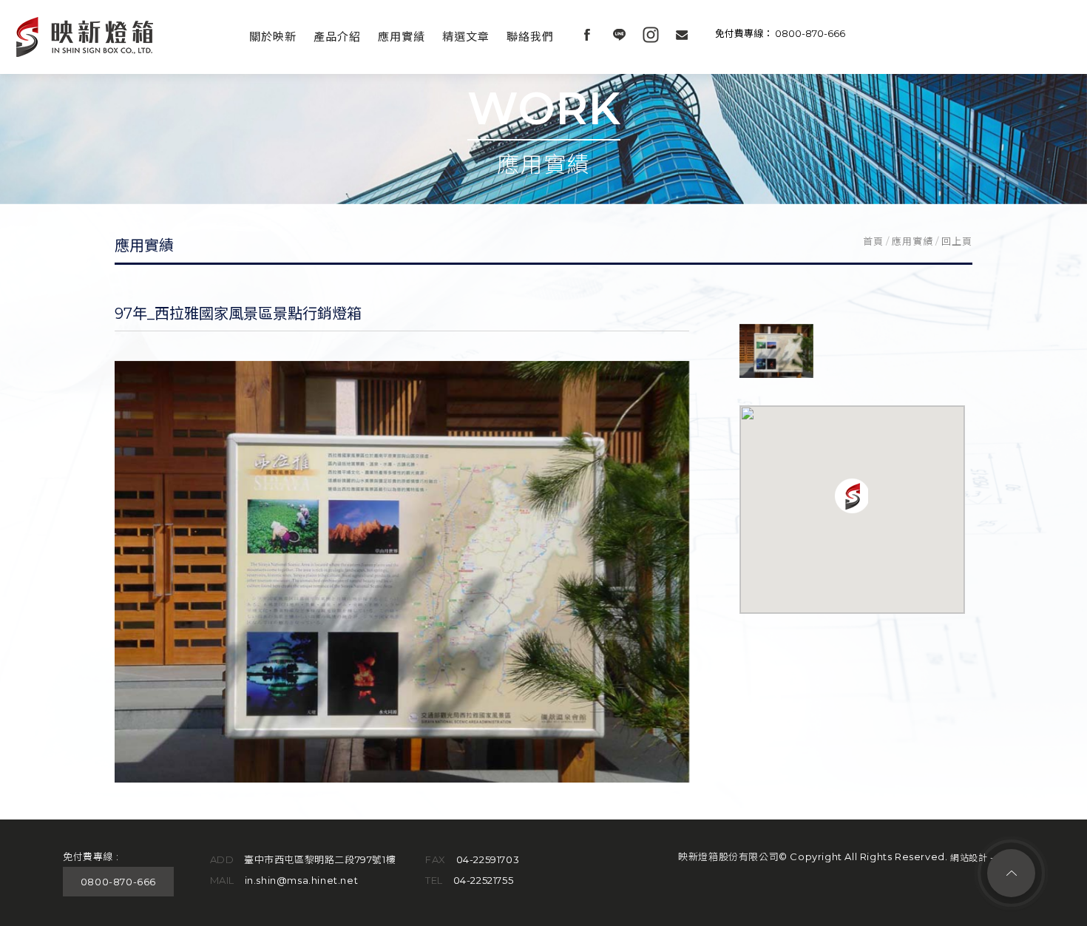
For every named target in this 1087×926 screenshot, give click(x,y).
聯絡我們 (530, 37)
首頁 (873, 241)
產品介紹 (337, 37)
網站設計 (968, 857)
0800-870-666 (810, 33)
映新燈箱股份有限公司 (85, 37)
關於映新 (273, 37)
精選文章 (466, 37)
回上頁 (956, 241)
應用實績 (401, 37)
